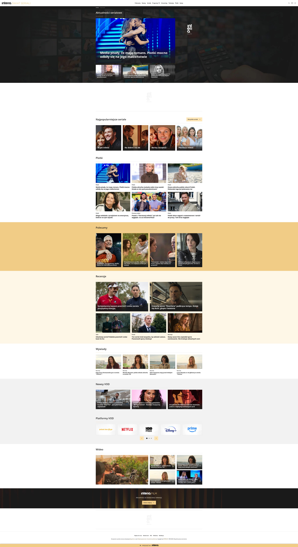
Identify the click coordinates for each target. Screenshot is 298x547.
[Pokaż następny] (156, 438)
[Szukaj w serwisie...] (289, 3)
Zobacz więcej (147, 503)
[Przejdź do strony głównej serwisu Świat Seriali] (21, 3)
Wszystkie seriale (193, 119)
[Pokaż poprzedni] (142, 438)
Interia (97, 7)
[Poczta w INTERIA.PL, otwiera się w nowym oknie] (292, 3)
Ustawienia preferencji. (152, 539)
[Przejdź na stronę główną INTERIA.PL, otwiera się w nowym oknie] (6, 3)
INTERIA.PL (165, 539)
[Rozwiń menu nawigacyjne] (295, 3)
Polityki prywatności (142, 539)
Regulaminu (132, 539)
